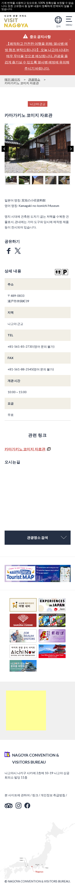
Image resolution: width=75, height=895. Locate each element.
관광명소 (34, 79)
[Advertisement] (26, 710)
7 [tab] (48, 170)
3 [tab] (34, 170)
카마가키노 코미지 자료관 (25, 449)
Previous (5, 149)
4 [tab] (37, 170)
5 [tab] (41, 170)
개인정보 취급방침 (53, 795)
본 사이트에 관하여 (17, 795)
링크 (35, 795)
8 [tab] (51, 170)
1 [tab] (27, 170)
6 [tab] (44, 170)
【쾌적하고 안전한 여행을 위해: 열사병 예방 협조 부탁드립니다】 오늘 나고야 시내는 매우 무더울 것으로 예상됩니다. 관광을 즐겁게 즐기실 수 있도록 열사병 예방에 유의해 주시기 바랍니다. (37, 55)
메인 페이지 (12, 79)
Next (71, 149)
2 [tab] (30, 170)
